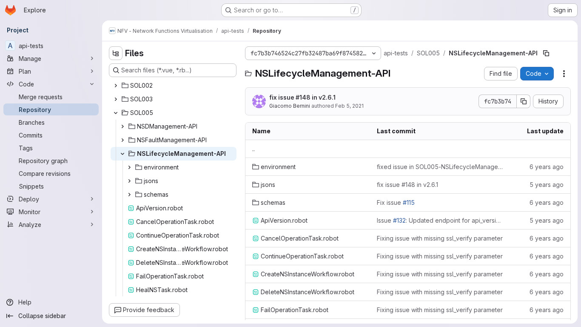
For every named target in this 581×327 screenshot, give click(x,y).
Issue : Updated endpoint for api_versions (440, 220)
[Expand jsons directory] (129, 181)
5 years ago (547, 184)
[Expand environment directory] (129, 167)
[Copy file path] (546, 53)
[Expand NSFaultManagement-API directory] (122, 140)
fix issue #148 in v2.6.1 (302, 97)
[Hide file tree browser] (115, 53)
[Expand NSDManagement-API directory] (122, 126)
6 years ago (547, 166)
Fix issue (396, 202)
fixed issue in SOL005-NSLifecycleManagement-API (440, 166)
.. (253, 148)
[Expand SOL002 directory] (116, 85)
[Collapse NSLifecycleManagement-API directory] (122, 154)
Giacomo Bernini (289, 106)
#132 (399, 220)
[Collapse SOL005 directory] (116, 113)
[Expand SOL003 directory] (116, 99)
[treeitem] (173, 85)
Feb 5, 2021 (349, 106)
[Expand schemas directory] (129, 194)
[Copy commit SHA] (523, 101)
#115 (409, 202)
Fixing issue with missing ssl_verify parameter (440, 238)
